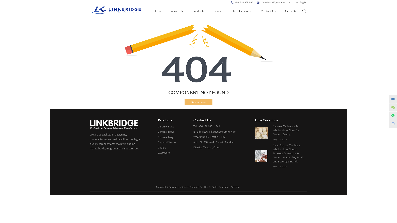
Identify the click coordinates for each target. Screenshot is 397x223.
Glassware (164, 153)
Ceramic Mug (165, 137)
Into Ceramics (242, 11)
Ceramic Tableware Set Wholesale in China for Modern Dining (286, 130)
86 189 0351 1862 (216, 137)
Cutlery (162, 147)
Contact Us (268, 11)
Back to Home (198, 102)
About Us (177, 11)
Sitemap (235, 187)
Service (218, 11)
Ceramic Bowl (166, 131)
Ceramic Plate (166, 126)
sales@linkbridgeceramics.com (276, 2)
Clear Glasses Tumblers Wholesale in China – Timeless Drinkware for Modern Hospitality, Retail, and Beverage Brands (288, 153)
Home (158, 11)
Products (198, 11)
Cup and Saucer (167, 142)
